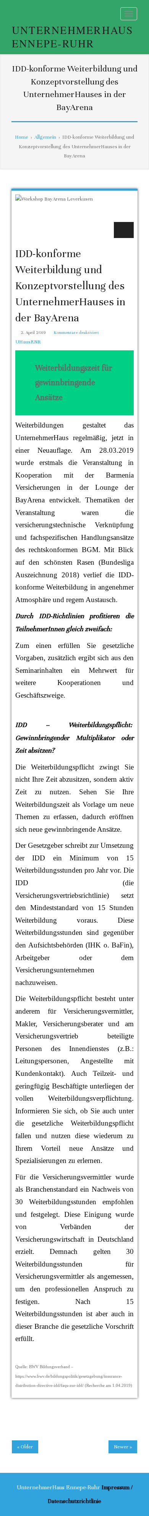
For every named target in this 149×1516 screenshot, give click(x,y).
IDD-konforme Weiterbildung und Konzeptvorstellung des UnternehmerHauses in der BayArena (70, 285)
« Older (25, 1447)
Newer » (123, 1447)
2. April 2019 (33, 332)
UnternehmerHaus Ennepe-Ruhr (73, 36)
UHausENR (27, 342)
